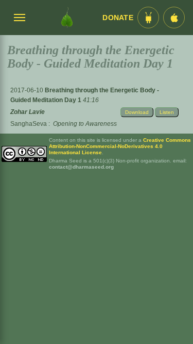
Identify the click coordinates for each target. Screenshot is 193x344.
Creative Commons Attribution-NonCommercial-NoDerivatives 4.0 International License (120, 146)
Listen (167, 112)
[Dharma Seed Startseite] (66, 17)
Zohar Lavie (27, 112)
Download (137, 112)
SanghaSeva (28, 123)
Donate (117, 18)
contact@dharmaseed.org (81, 167)
